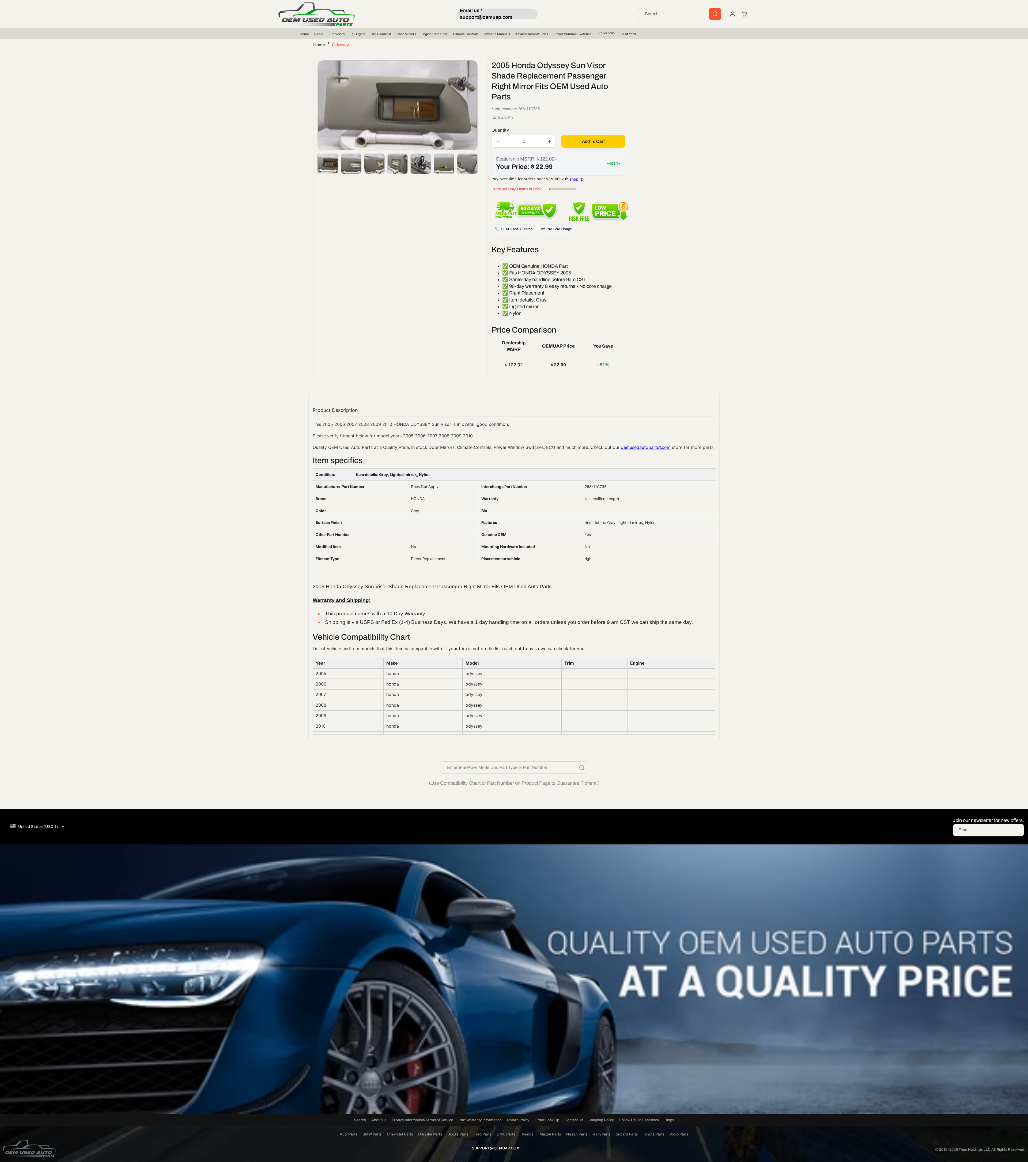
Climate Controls (465, 34)
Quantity (500, 130)
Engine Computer (434, 34)
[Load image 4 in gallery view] (397, 163)
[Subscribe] (1018, 830)
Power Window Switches (572, 34)
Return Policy (518, 1120)
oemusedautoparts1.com (646, 447)
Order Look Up (547, 1120)
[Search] (715, 14)
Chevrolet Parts (400, 1134)
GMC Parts (506, 1134)
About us (378, 1120)
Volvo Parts (679, 1134)
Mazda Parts (550, 1134)
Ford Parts (482, 1134)
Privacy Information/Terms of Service (422, 1120)
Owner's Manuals (497, 34)
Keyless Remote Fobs (531, 34)
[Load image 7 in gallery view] (467, 163)
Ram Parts (601, 1134)
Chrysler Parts (430, 1134)
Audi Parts (348, 1134)
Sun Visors (336, 34)
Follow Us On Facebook (639, 1120)
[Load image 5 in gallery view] (420, 163)
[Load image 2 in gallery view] (351, 163)
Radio (318, 34)
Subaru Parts (627, 1134)
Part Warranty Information (480, 1120)
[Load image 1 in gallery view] (328, 163)
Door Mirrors (406, 34)
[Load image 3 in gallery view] (374, 163)
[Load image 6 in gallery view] (444, 163)
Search (360, 1120)
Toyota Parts (653, 1134)
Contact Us (574, 1120)
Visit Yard (629, 34)
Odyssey (340, 45)
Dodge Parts (457, 1134)
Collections (606, 33)
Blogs (669, 1120)
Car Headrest (381, 34)
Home (304, 34)
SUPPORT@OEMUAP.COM (496, 1148)
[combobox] (679, 14)
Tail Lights (357, 34)
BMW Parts (371, 1134)
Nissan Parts (576, 1134)
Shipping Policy (601, 1120)
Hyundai (527, 1134)
